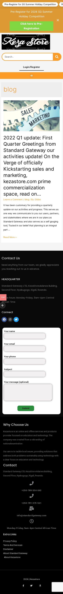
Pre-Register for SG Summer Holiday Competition (30, 4)
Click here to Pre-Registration (31, 26)
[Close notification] (58, 20)
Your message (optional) (16, 382)
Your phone (10, 356)
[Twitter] (16, 319)
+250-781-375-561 (31, 503)
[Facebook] (4, 319)
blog (27, 199)
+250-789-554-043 (31, 490)
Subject (8, 369)
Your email (9, 344)
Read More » (9, 237)
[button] (31, 75)
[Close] (60, 2)
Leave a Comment (13, 199)
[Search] (57, 56)
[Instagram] (10, 319)
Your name (9, 331)
